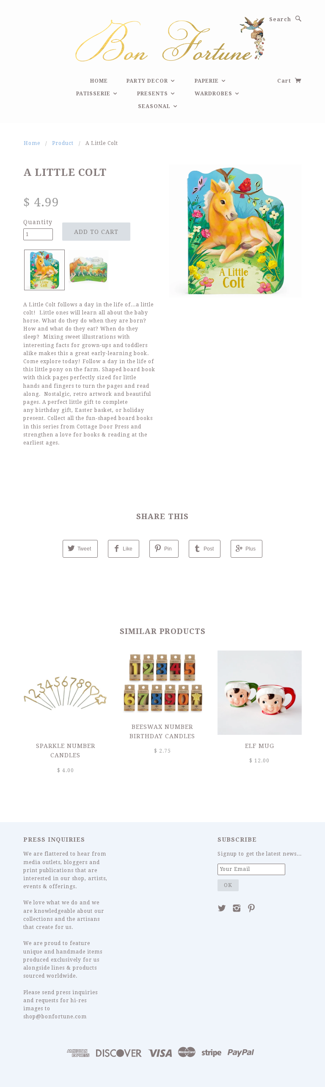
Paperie (207, 81)
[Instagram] (236, 908)
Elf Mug (259, 745)
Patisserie (94, 94)
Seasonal (155, 106)
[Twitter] (222, 908)
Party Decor (148, 81)
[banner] (162, 38)
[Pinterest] (251, 908)
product (63, 143)
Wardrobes (214, 94)
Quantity (37, 222)
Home (99, 81)
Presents (153, 94)
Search (280, 19)
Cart (285, 81)
